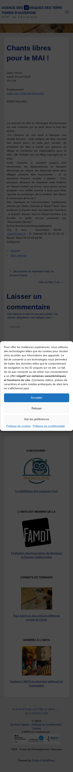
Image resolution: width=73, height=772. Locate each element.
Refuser (37, 408)
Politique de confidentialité (49, 425)
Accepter (36, 397)
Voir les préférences (36, 419)
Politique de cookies (18, 425)
